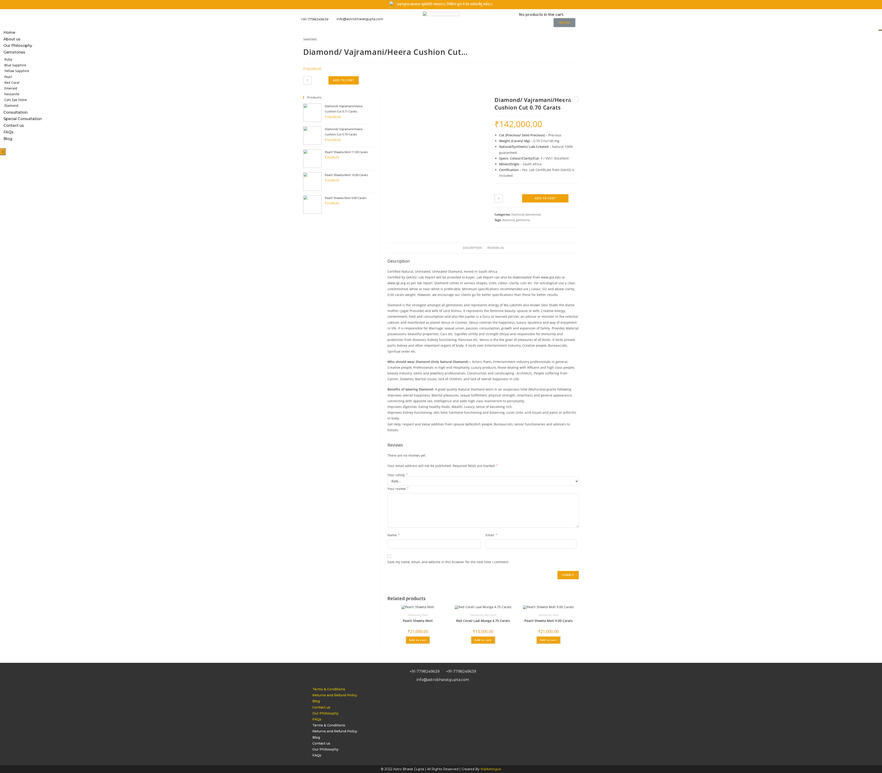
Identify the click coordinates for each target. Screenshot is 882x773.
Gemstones (14, 52)
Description (472, 248)
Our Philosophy (17, 45)
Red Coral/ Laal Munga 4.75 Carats (483, 620)
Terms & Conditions (328, 689)
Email (491, 535)
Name (393, 535)
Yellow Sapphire (16, 71)
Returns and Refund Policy (334, 695)
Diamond (517, 214)
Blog (316, 701)
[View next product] (575, 99)
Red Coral (11, 82)
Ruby (8, 59)
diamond (508, 220)
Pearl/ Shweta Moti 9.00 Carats (548, 620)
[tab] (472, 248)
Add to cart (545, 198)
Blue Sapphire (15, 65)
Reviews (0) (495, 248)
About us (11, 39)
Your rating (397, 475)
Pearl (8, 77)
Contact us (321, 707)
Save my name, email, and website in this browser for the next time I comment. (448, 562)
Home (9, 32)
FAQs (316, 719)
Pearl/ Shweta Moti (418, 620)
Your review (398, 488)
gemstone (523, 220)
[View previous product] (567, 99)
